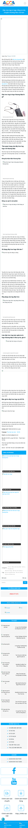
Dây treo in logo (8, 570)
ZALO (23, 825)
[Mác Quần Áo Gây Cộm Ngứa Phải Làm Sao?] (5, 684)
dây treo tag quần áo (18, 59)
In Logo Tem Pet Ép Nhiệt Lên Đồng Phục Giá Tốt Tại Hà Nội (21, 628)
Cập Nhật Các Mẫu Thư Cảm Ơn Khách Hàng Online (21, 665)
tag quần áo (5, 84)
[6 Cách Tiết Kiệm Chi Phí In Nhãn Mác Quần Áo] (5, 637)
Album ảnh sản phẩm (16, 566)
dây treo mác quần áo (18, 570)
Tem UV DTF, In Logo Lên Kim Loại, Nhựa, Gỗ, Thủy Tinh (20, 702)
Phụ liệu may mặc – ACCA (13, 432)
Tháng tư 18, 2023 (11, 56)
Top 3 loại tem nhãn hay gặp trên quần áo (21, 656)
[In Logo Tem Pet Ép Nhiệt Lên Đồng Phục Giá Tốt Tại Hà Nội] (5, 628)
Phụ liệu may (10, 568)
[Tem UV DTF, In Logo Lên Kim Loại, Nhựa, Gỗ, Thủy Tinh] (5, 702)
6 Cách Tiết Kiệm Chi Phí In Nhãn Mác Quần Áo (21, 637)
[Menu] (25, 3)
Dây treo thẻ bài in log (10, 574)
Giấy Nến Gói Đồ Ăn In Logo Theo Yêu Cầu (21, 693)
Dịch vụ (23, 566)
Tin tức (9, 566)
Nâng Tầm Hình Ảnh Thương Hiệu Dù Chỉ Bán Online (21, 674)
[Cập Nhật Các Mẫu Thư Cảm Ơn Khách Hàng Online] (5, 665)
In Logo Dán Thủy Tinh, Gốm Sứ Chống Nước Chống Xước (21, 711)
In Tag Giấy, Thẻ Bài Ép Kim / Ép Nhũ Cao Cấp (21, 646)
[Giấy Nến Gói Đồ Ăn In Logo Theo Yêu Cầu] (5, 693)
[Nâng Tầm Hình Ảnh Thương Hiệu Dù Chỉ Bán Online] (5, 674)
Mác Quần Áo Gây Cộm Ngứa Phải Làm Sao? (21, 683)
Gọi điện (9, 825)
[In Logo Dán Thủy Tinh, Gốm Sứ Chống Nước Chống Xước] (5, 712)
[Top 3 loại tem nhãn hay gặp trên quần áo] (5, 656)
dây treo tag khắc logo (10, 572)
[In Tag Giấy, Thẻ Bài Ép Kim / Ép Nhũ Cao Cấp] (5, 646)
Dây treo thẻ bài (19, 572)
